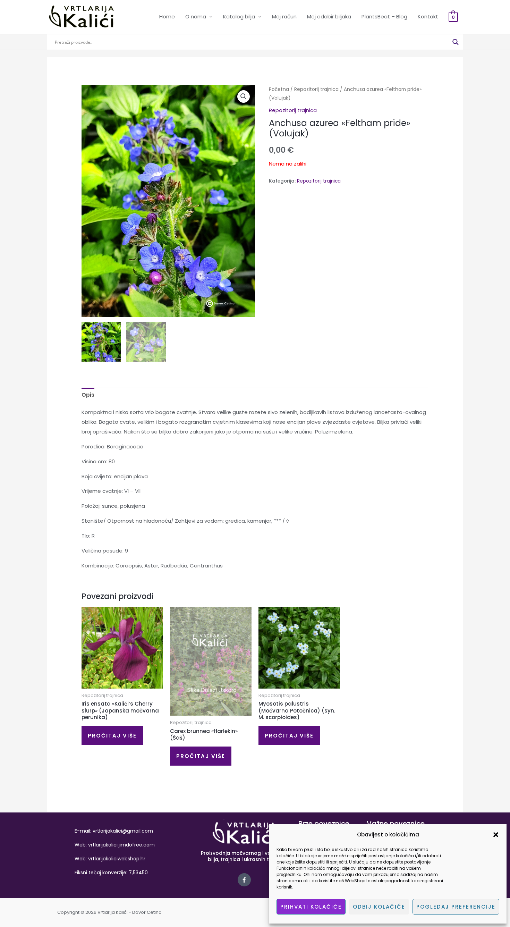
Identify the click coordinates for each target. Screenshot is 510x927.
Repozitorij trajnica (316, 89)
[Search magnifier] (455, 42)
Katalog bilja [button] (239, 16)
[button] (495, 834)
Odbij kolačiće (379, 906)
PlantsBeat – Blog (384, 16)
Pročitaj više (112, 735)
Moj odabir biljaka (329, 16)
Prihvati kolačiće (311, 906)
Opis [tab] (88, 394)
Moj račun (284, 16)
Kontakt (428, 16)
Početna (279, 89)
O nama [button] (195, 16)
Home (167, 16)
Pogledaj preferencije (455, 906)
